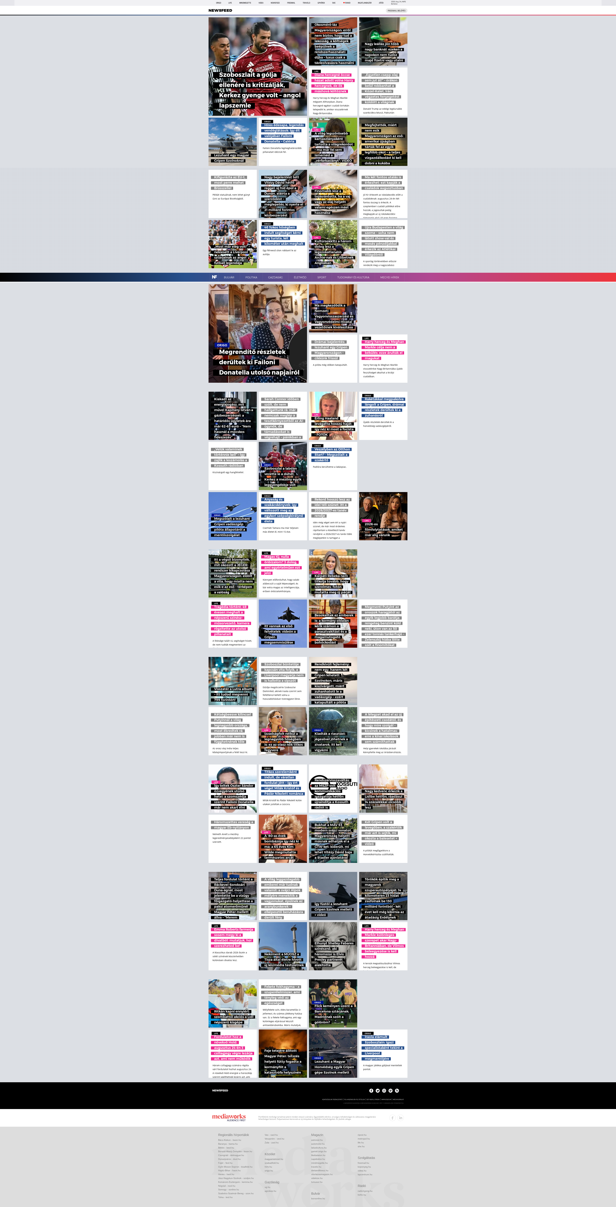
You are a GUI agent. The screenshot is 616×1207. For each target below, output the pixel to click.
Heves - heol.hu (226, 1174)
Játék (381, 3)
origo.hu (269, 1170)
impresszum (386, 1099)
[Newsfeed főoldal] (220, 1091)
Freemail (291, 3)
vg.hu (267, 1187)
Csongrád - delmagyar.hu (231, 1155)
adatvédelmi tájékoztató (332, 1099)
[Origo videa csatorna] (391, 1091)
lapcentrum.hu (365, 1174)
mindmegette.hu (319, 1163)
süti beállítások (373, 1099)
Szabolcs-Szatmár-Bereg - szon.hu (236, 1193)
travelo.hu (316, 1166)
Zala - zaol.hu (272, 1142)
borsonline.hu (318, 1198)
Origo (218, 3)
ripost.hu (362, 1135)
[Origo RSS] (397, 1091)
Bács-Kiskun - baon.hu (229, 1140)
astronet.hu (317, 1140)
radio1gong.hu (365, 1191)
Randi (347, 3)
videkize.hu (317, 1178)
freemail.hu (363, 1163)
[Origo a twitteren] (378, 1091)
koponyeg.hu (364, 1166)
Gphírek (321, 3)
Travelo (306, 3)
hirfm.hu (362, 1195)
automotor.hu (318, 1144)
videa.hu (362, 1170)
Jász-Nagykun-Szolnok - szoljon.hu (236, 1178)
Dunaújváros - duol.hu (229, 1159)
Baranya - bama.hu (228, 1144)
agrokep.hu (270, 1191)
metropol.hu (364, 1138)
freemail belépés (397, 10)
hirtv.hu (268, 1166)
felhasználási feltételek (354, 1099)
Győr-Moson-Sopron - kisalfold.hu (235, 1166)
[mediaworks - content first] (229, 1118)
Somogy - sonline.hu (228, 1189)
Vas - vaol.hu (271, 1135)
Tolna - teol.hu (225, 1197)
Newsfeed (275, 3)
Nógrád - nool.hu (226, 1186)
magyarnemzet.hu (274, 1159)
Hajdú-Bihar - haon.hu (229, 1170)
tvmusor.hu (316, 1182)
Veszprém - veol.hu (274, 1138)
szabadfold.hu (272, 1163)
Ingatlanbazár (365, 3)
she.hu (361, 1146)
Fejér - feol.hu (225, 1163)
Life (230, 3)
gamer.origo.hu (319, 1151)
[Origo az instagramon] (384, 1091)
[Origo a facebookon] (371, 1091)
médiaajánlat (398, 1099)
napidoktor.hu (318, 1159)
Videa (261, 3)
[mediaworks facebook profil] (392, 1118)
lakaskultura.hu (319, 1147)
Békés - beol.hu (226, 1147)
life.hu (361, 1142)
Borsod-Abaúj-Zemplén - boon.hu (235, 1151)
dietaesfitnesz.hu (319, 1170)
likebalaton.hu (318, 1155)
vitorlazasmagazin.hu (322, 1174)
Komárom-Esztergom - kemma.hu (235, 1182)
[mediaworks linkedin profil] (400, 1118)
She (333, 3)
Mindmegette (245, 3)
